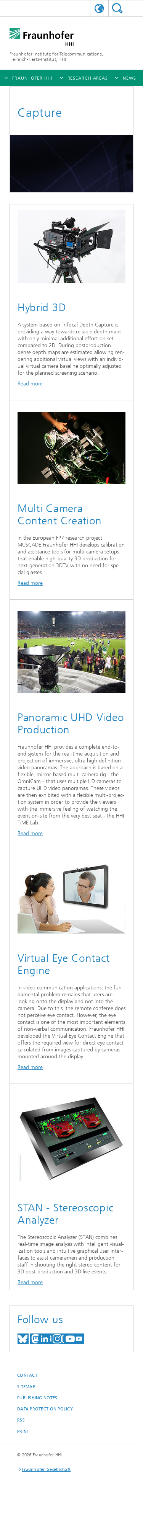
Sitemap (26, 1386)
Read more (30, 383)
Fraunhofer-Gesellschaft (46, 1469)
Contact (27, 1375)
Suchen (117, 8)
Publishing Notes (37, 1397)
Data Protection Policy (45, 1409)
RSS (21, 1420)
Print (23, 1431)
